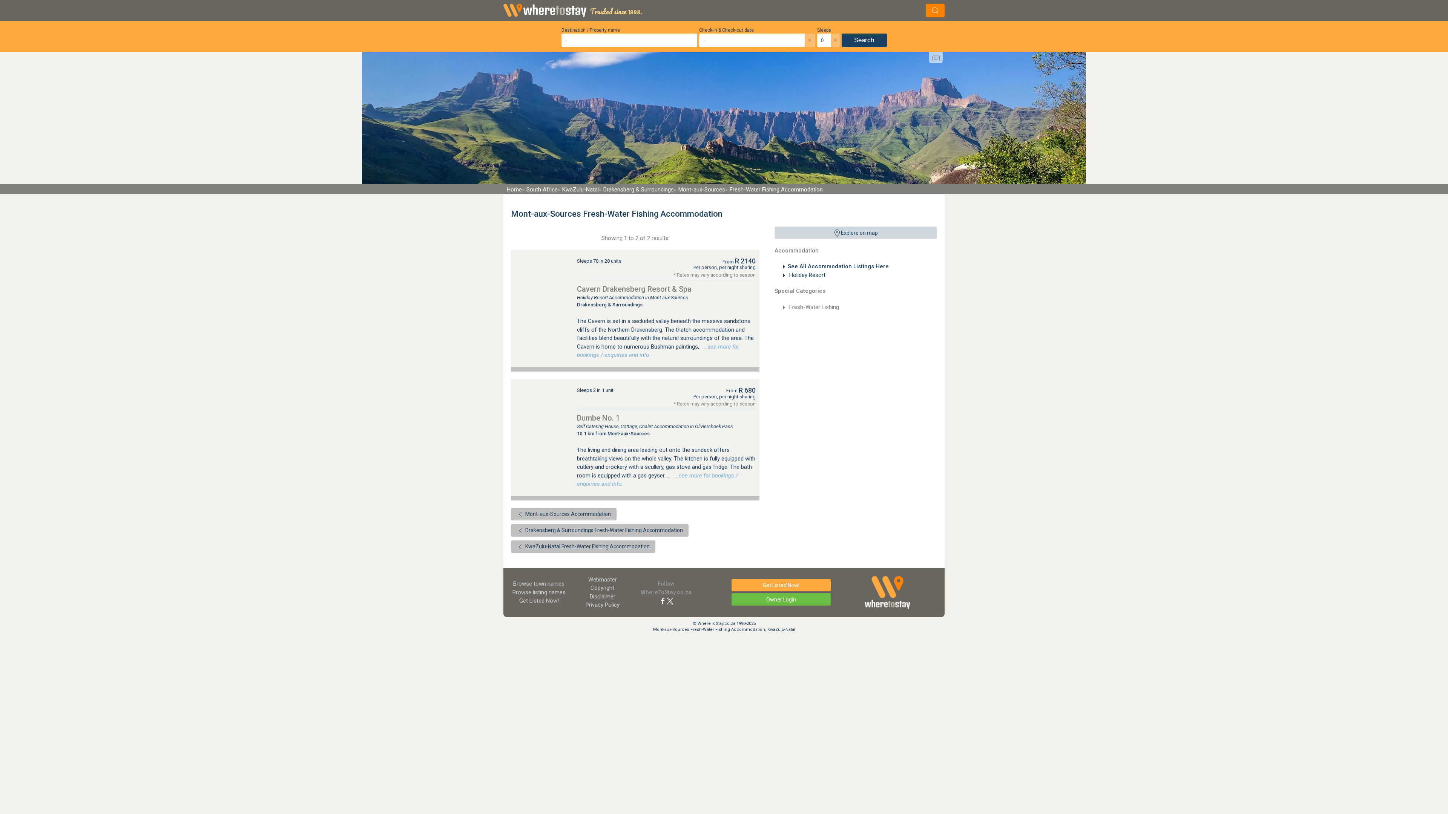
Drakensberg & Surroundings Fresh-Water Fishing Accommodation (603, 530)
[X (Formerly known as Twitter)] (670, 600)
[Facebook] (663, 600)
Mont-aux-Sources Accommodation (567, 514)
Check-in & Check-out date (726, 30)
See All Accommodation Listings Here (838, 266)
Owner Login (781, 600)
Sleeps (824, 30)
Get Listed (539, 600)
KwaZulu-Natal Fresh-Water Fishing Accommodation (587, 546)
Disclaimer (602, 596)
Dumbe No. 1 (598, 417)
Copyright (602, 587)
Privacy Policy (603, 604)
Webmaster (602, 579)
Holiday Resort (806, 275)
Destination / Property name (590, 30)
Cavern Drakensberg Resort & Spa (634, 289)
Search (864, 40)
